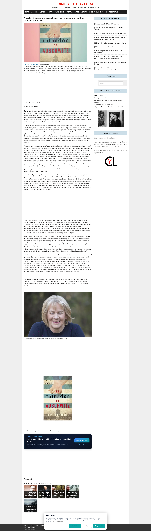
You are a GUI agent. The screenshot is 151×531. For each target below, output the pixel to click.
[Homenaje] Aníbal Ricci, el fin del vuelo (107, 24)
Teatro (70, 12)
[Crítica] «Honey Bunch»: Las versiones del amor (110, 43)
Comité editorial (112, 12)
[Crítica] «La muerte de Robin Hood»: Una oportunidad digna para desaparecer (108, 57)
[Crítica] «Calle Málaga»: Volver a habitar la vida (110, 33)
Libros (42, 12)
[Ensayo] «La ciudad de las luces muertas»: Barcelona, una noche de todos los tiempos (108, 69)
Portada (28, 12)
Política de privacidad (30, 527)
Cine (35, 12)
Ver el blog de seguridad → (81, 444)
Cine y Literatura (32, 64)
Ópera (49, 12)
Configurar (87, 526)
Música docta (60, 12)
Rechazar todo (75, 526)
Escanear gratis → (82, 440)
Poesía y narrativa (96, 12)
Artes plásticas (81, 12)
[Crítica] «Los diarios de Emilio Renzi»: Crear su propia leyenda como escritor (109, 38)
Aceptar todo (99, 526)
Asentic (33, 529)
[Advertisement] (58, 87)
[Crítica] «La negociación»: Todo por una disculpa (110, 47)
